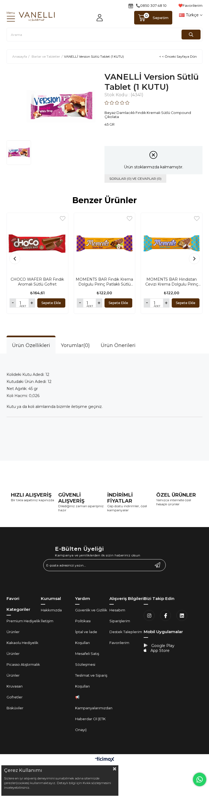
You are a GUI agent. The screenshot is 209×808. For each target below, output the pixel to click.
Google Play (162, 645)
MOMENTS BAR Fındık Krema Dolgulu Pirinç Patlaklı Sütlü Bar (104, 282)
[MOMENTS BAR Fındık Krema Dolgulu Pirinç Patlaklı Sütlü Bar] (104, 243)
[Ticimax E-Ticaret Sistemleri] (104, 760)
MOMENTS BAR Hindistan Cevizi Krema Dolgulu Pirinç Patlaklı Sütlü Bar (171, 282)
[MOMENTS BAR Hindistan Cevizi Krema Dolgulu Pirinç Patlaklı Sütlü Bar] (171, 243)
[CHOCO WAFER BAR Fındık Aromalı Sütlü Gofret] (37, 243)
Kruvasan (15, 686)
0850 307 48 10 (153, 5)
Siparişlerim (119, 621)
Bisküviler (15, 708)
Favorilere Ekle (62, 218)
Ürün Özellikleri (31, 345)
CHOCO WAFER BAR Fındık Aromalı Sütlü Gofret (37, 282)
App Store (159, 650)
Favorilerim (119, 642)
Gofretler (15, 697)
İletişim (47, 621)
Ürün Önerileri (118, 345)
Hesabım (117, 610)
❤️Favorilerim (190, 5)
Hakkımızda (51, 610)
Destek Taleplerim (125, 632)
